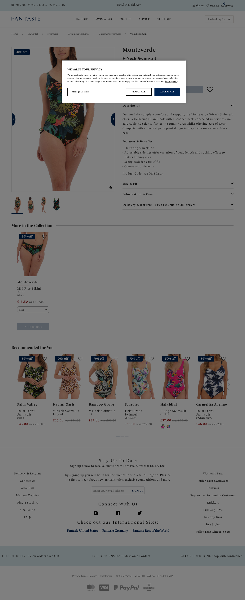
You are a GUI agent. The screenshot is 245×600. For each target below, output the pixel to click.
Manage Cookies (80, 92)
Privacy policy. (171, 81)
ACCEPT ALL (167, 92)
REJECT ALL (139, 92)
